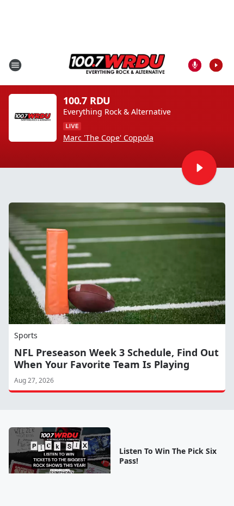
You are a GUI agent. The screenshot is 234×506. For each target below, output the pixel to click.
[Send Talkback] (194, 65)
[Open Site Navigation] (15, 65)
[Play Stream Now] (216, 65)
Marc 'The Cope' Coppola (108, 138)
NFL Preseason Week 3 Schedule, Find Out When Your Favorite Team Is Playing (116, 358)
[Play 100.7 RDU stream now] (32, 117)
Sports (26, 335)
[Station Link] (117, 65)
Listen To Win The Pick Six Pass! (168, 456)
